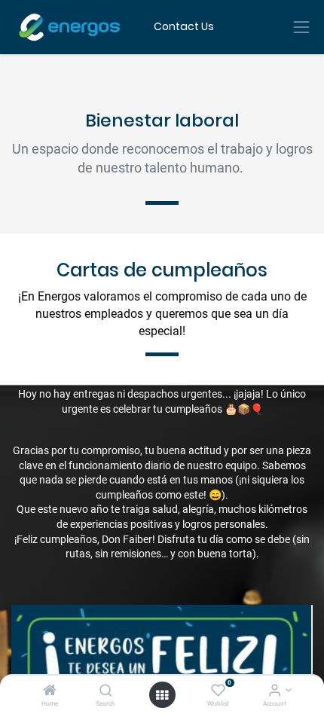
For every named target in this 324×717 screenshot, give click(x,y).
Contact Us (184, 26)
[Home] (50, 691)
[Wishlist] (218, 691)
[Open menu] (162, 695)
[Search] (106, 691)
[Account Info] (274, 691)
